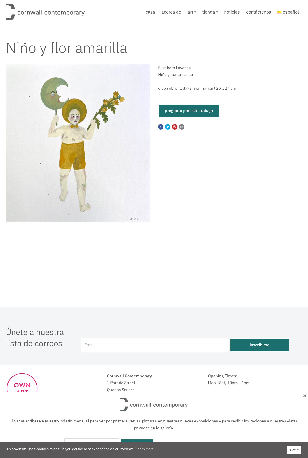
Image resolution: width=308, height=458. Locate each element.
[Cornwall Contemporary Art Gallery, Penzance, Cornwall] (46, 12)
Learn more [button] (145, 449)
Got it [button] (294, 450)
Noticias (232, 12)
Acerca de (171, 12)
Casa (150, 12)
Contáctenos (258, 12)
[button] (195, 12)
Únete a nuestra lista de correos (35, 338)
